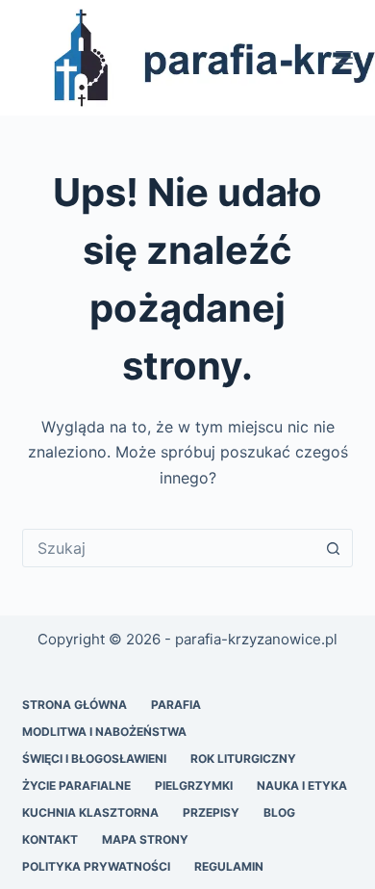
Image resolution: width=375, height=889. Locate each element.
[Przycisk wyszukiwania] (333, 548)
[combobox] (168, 548)
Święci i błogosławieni (94, 758)
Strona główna (74, 704)
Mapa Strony (145, 839)
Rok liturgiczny (243, 758)
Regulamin (228, 866)
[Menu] (344, 57)
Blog (279, 812)
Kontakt (50, 839)
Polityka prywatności (96, 866)
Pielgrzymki (194, 785)
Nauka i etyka (302, 785)
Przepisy (211, 812)
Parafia (176, 704)
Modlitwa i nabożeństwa (104, 731)
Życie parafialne (76, 785)
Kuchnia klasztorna (90, 812)
